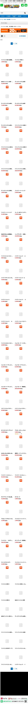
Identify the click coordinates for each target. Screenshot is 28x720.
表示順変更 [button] (23, 36)
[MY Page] (26, 5)
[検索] (25, 13)
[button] (1, 5)
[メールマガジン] (22, 5)
